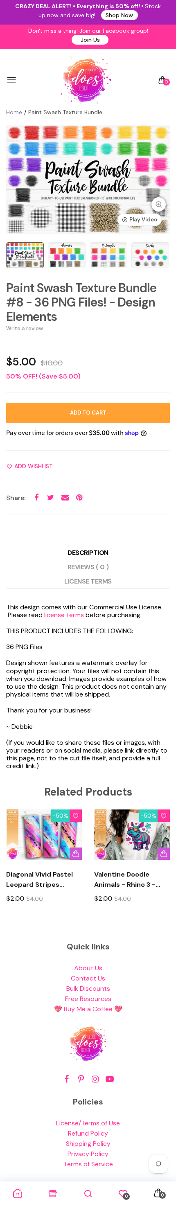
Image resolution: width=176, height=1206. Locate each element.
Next (160, 863)
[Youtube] (109, 1079)
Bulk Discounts (88, 988)
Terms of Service (88, 1164)
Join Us (90, 39)
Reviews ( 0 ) (88, 567)
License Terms (88, 581)
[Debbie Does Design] (86, 80)
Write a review (24, 328)
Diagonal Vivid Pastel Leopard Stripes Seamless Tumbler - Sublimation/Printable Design (42, 880)
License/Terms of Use (88, 1123)
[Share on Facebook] (36, 498)
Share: (15, 498)
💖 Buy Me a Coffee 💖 (88, 1009)
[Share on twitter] (50, 498)
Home (14, 112)
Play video (143, 219)
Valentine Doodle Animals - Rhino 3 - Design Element (125, 880)
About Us (88, 968)
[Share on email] (65, 498)
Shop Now (119, 15)
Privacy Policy (88, 1154)
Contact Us (88, 978)
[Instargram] (95, 1079)
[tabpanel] (88, 179)
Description (88, 552)
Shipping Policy (88, 1143)
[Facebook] (66, 1079)
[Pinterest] (81, 1079)
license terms (64, 615)
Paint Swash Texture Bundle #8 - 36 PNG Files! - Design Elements (81, 302)
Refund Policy (88, 1133)
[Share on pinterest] (79, 498)
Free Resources (88, 998)
